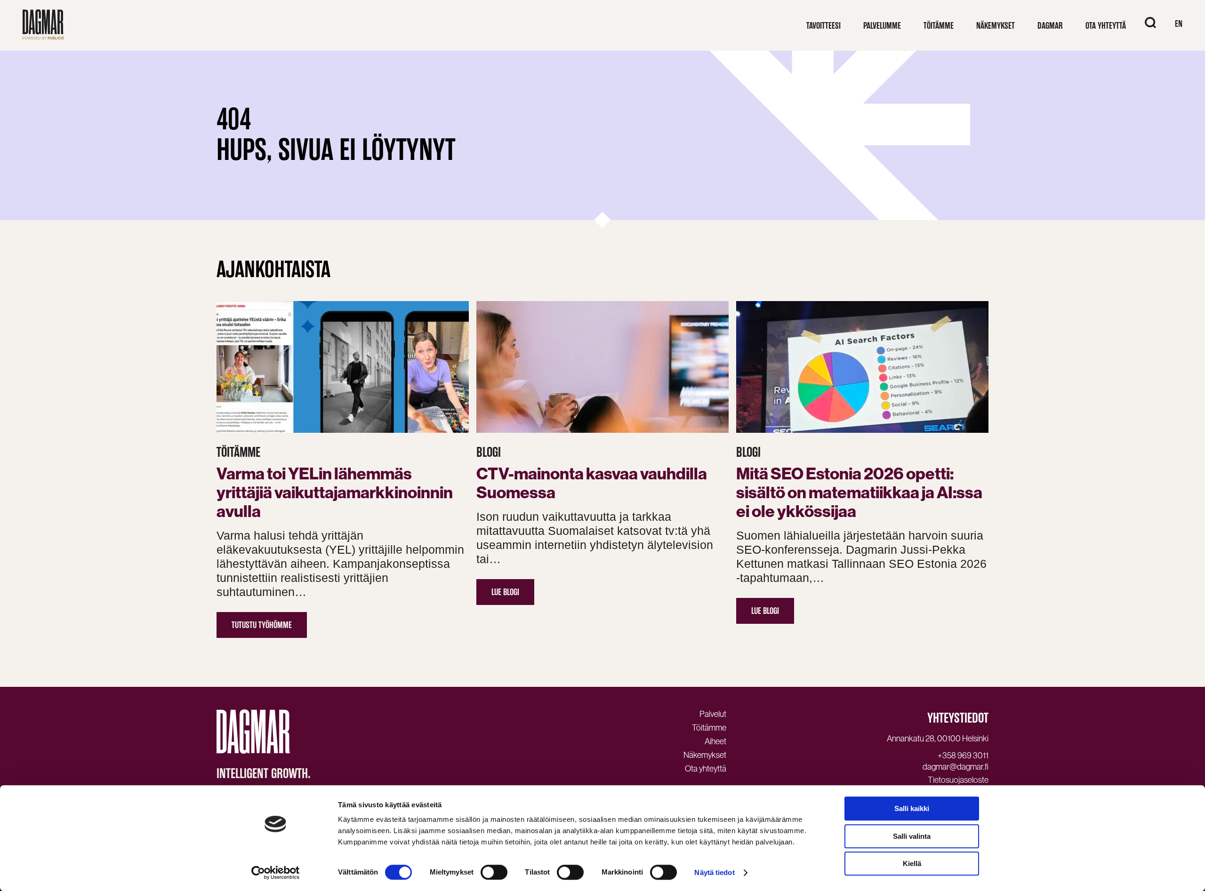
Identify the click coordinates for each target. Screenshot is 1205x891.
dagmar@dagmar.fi (955, 767)
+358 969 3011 (963, 755)
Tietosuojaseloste (958, 780)
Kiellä (912, 863)
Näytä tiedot (714, 872)
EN (1178, 23)
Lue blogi (505, 592)
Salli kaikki (911, 808)
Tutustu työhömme (262, 625)
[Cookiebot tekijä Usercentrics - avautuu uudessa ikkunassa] (275, 873)
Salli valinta (912, 836)
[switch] (494, 872)
